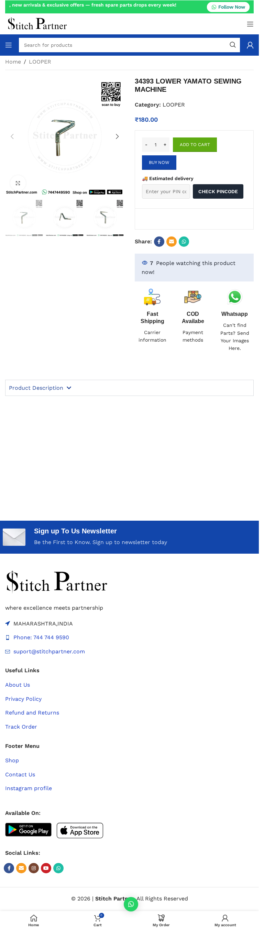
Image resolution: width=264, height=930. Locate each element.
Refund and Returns (32, 712)
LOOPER (40, 61)
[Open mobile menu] (250, 24)
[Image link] (56, 581)
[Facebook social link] (159, 241)
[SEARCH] (233, 45)
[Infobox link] (235, 320)
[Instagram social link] (34, 868)
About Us (17, 685)
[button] (12, 136)
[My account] (250, 45)
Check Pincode (218, 191)
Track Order (21, 726)
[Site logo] (37, 23)
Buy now (159, 162)
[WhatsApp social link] (184, 241)
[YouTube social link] (46, 868)
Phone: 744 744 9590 (41, 637)
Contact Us (20, 774)
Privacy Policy (23, 699)
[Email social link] (171, 241)
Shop (12, 760)
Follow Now (231, 6)
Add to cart (195, 144)
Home (13, 61)
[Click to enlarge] (18, 183)
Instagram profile (28, 788)
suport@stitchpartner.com (49, 651)
